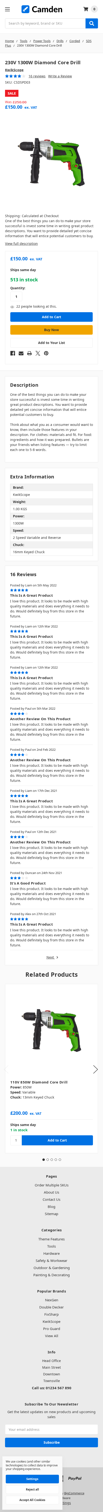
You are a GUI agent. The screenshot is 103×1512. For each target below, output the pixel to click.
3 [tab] (52, 1159)
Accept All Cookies (32, 1500)
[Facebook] (12, 353)
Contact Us (51, 1199)
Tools (51, 1246)
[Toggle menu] (7, 9)
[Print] (29, 353)
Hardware (51, 1253)
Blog (51, 1206)
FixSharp (51, 1314)
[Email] (21, 353)
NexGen (51, 1300)
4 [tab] (56, 1159)
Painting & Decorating (51, 1274)
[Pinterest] (46, 353)
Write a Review (60, 76)
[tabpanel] (51, 1068)
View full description (21, 243)
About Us (51, 1192)
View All (51, 1335)
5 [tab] (60, 1159)
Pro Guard (51, 1328)
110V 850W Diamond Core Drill (39, 1082)
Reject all (32, 1489)
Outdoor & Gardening (52, 1267)
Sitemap (51, 1213)
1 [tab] (43, 1159)
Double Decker (51, 1307)
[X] (37, 353)
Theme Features (51, 1239)
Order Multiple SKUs (52, 1185)
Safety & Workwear (51, 1260)
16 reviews (37, 76)
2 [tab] (47, 1159)
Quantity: (17, 288)
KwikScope (51, 1321)
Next (50, 957)
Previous (6, 1069)
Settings (32, 1479)
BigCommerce (74, 1493)
